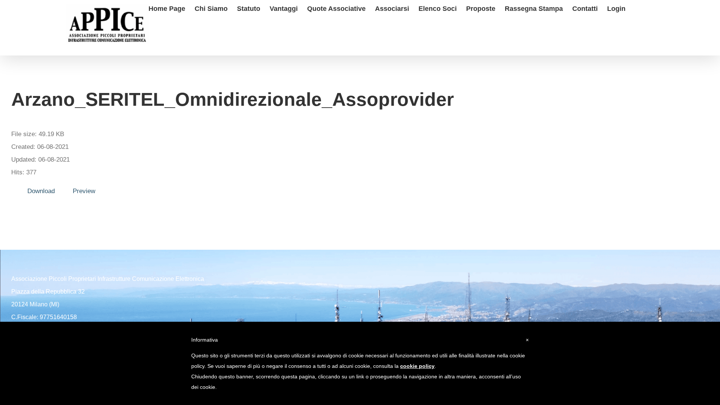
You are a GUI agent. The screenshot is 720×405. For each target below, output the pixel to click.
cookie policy (417, 366)
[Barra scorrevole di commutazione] (637, 7)
